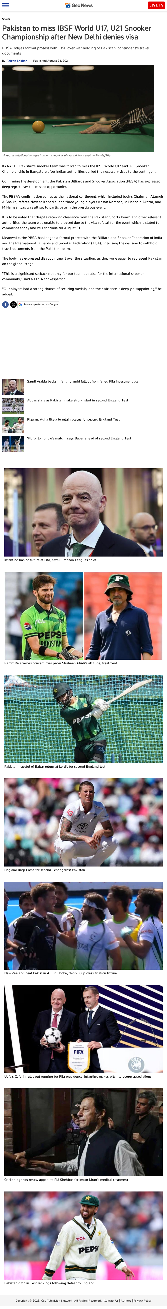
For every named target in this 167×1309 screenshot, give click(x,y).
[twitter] (13, 304)
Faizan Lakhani (17, 60)
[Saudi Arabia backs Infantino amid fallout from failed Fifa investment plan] (13, 387)
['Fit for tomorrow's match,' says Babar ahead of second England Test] (13, 444)
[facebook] (5, 304)
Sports (6, 19)
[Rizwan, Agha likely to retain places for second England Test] (13, 425)
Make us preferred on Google (41, 304)
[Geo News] (79, 5)
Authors (126, 1300)
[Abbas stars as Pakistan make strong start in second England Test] (13, 406)
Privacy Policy (142, 1300)
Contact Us (111, 1300)
